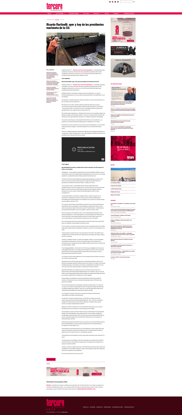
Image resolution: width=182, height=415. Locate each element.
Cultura (86, 13)
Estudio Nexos (64, 412)
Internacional (74, 13)
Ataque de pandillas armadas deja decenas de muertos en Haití (52, 88)
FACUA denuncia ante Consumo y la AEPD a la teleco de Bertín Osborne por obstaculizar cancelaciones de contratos (52, 75)
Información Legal (117, 407)
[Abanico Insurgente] (123, 68)
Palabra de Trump (115, 191)
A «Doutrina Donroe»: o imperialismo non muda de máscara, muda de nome (123, 251)
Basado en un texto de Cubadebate (82, 70)
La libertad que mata (116, 188)
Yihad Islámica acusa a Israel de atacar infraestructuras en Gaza (52, 93)
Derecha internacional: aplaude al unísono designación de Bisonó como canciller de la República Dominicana (121, 227)
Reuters (48, 385)
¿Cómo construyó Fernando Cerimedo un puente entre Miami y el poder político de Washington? (123, 210)
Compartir (51, 359)
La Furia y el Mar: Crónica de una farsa (120, 257)
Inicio (49, 13)
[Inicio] (54, 6)
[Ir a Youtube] (115, 2)
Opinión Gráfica (129, 13)
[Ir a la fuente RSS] (118, 2)
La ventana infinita (115, 182)
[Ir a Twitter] (112, 2)
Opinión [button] (116, 13)
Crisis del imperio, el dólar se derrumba (120, 215)
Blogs (107, 13)
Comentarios (107, 407)
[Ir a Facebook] (110, 2)
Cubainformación (50, 19)
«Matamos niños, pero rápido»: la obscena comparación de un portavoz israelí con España (123, 234)
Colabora (92, 407)
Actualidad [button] (60, 13)
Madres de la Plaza (115, 194)
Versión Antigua (129, 407)
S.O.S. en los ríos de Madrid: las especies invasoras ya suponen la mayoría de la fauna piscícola (52, 100)
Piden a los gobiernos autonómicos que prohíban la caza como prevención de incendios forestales (52, 83)
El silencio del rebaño (116, 185)
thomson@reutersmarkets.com (86, 389)
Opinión (57, 19)
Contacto (86, 407)
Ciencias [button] (96, 13)
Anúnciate (99, 407)
